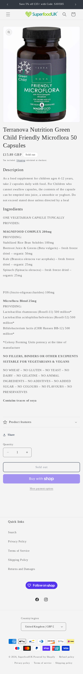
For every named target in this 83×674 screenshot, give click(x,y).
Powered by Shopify (44, 657)
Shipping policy (64, 663)
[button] (8, 14)
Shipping (21, 160)
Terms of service (42, 663)
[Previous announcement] (7, 4)
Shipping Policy (18, 559)
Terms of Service (19, 550)
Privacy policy (22, 663)
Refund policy (66, 657)
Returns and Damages (21, 569)
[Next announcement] (75, 4)
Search (12, 532)
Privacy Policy (17, 541)
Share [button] (11, 434)
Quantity (8, 444)
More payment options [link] (41, 488)
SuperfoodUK (25, 657)
